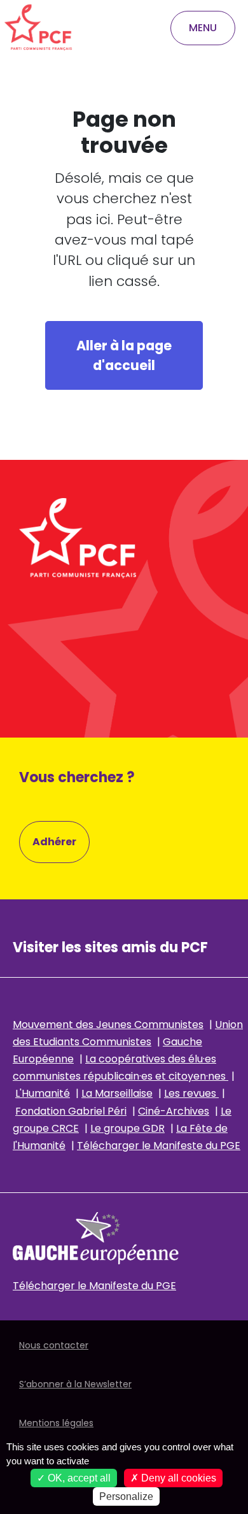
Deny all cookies (177, 1478)
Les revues (191, 1093)
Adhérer (54, 841)
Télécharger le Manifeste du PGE (158, 1145)
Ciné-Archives (173, 1111)
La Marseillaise (117, 1093)
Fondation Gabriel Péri (71, 1111)
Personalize (126, 1496)
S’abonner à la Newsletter (75, 1384)
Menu (203, 27)
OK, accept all (78, 1478)
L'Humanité (42, 1093)
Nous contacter (53, 1345)
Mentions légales (56, 1423)
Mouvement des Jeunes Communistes (108, 1024)
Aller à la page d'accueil (124, 355)
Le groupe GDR (127, 1128)
